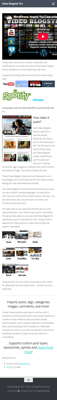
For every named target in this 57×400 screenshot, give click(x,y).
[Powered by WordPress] (19, 391)
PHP (9, 367)
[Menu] (53, 3)
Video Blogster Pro (12, 3)
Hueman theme (43, 391)
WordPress (25, 363)
